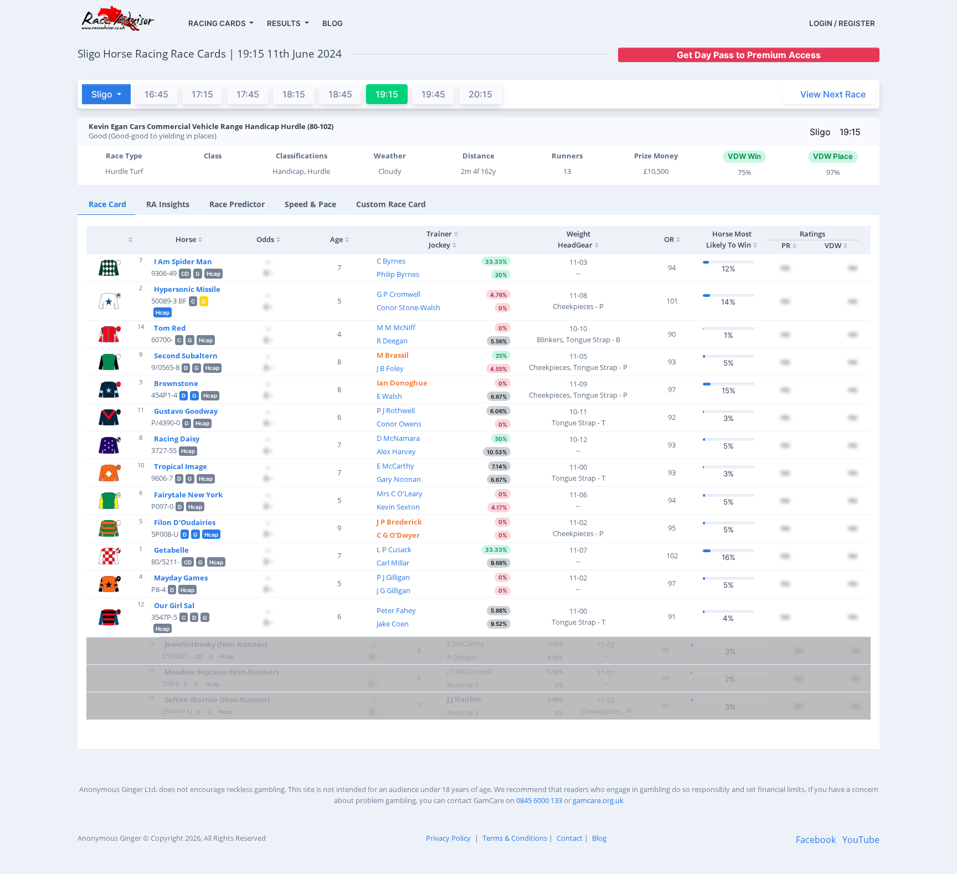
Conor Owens (399, 424)
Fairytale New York (188, 495)
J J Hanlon (464, 699)
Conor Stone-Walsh (408, 307)
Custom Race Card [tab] (391, 204)
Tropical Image (180, 466)
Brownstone (176, 383)
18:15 (293, 94)
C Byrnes (391, 261)
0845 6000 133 (539, 800)
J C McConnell (469, 671)
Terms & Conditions (514, 838)
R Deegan (392, 341)
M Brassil (393, 355)
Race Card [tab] (107, 204)
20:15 (480, 94)
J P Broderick (399, 522)
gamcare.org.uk (598, 800)
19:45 (433, 94)
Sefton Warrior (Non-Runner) (217, 700)
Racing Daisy (176, 439)
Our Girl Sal (174, 605)
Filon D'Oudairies (184, 522)
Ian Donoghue (402, 383)
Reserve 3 (462, 685)
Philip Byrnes (398, 274)
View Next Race (833, 94)
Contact (570, 838)
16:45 (156, 94)
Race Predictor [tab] (237, 204)
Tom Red (170, 328)
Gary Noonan (399, 479)
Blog (599, 838)
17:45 (247, 94)
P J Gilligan (393, 577)
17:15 (202, 94)
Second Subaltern (186, 356)
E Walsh (389, 396)
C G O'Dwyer (398, 535)
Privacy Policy (448, 838)
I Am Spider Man (183, 261)
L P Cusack (394, 549)
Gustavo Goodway (186, 411)
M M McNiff (396, 327)
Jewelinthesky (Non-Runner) (215, 644)
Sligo (820, 131)
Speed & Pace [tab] (310, 204)
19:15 (850, 131)
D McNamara (398, 438)
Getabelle (171, 550)
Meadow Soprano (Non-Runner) (221, 672)
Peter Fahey (396, 610)
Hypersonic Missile (187, 289)
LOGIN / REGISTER (842, 23)
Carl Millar (393, 563)
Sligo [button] (103, 94)
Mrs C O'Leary (400, 493)
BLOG (332, 23)
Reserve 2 (462, 712)
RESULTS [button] (284, 23)
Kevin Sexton (398, 507)
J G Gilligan (393, 590)
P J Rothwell (396, 410)
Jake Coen (393, 624)
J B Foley (390, 368)
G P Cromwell (398, 294)
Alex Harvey (396, 451)
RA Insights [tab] (167, 204)
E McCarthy (395, 466)
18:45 (340, 94)
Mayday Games (181, 578)
